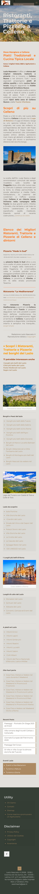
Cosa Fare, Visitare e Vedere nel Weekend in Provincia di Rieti (19, 697)
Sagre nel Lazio (10, 370)
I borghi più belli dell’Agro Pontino (17, 434)
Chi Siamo (11, 803)
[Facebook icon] (19, 887)
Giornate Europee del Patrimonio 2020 (18, 739)
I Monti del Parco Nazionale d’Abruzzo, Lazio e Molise (18, 660)
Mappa (29, 257)
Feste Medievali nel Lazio (14, 368)
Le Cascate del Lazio (14, 541)
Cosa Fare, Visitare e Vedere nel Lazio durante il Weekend (19, 676)
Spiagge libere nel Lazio (16, 545)
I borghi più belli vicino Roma (18, 429)
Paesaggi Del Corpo (12, 745)
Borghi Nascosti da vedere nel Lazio (19, 462)
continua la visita (22, 216)
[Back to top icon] (19, 868)
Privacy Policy (13, 832)
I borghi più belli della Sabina (18, 425)
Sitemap (10, 810)
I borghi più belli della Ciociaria (19, 439)
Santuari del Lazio (13, 603)
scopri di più (8, 326)
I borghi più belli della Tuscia (18, 421)
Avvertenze (12, 843)
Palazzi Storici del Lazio (16, 529)
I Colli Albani (11, 655)
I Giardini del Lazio (14, 519)
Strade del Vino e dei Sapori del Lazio (19, 524)
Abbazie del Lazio (13, 607)
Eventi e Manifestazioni (16, 765)
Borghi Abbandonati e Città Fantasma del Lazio (18, 450)
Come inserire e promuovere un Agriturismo (19, 815)
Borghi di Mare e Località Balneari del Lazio (20, 444)
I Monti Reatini (12, 644)
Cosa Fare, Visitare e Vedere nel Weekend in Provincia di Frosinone (19, 683)
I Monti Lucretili (13, 647)
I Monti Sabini (12, 651)
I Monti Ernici (12, 632)
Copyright (31, 337)
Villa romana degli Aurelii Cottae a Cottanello (18, 732)
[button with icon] (6, 854)
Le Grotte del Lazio (14, 537)
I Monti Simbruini (13, 640)
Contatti (10, 807)
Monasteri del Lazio (14, 599)
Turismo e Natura (13, 769)
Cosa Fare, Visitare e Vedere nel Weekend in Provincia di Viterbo (20, 703)
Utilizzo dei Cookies (15, 836)
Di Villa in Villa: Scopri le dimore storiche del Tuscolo (17, 751)
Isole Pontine (11, 511)
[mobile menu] (36, 2)
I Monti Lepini (12, 636)
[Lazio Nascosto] (5, 2)
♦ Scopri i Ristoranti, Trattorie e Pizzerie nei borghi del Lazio (18, 349)
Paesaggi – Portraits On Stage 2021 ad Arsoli (19, 724)
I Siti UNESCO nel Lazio (16, 549)
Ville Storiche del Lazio (15, 515)
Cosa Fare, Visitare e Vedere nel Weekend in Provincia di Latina (19, 691)
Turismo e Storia (13, 772)
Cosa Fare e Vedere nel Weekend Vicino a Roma (20, 709)
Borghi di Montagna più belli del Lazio (20, 456)
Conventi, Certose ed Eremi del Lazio (19, 612)
